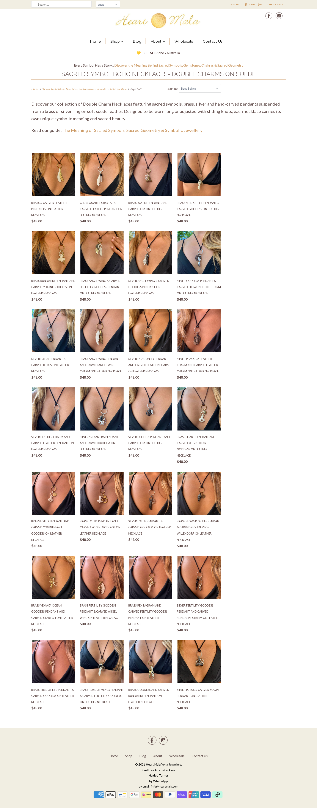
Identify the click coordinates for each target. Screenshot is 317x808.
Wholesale (183, 41)
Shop (115, 41)
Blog (137, 41)
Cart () (255, 4)
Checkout (275, 4)
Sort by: (173, 88)
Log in (234, 4)
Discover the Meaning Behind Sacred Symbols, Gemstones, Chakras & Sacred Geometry (178, 65)
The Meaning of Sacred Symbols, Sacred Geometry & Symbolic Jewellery (132, 130)
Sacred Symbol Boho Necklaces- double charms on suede (158, 74)
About (156, 41)
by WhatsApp (158, 781)
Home (95, 41)
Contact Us (213, 41)
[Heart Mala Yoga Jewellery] (158, 21)
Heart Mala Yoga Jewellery (163, 764)
